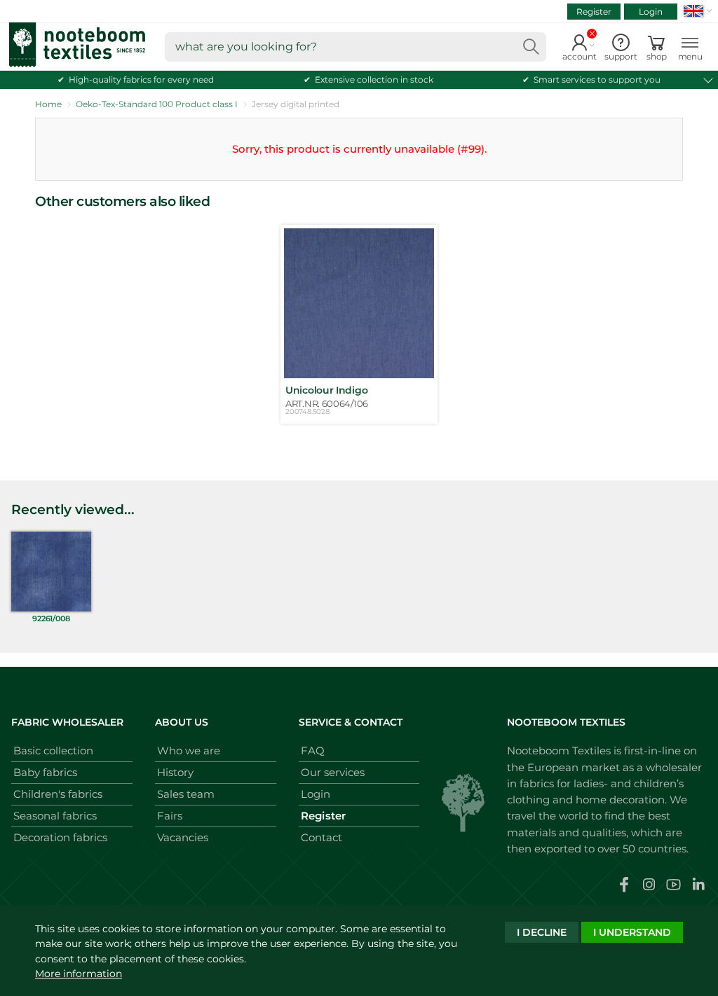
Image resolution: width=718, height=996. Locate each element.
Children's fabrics (57, 794)
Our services (333, 772)
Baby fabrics (45, 772)
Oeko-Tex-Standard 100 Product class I (157, 104)
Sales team (186, 794)
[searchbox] (355, 47)
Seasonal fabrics (55, 815)
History (175, 772)
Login (651, 11)
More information (78, 973)
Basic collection (53, 750)
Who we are (188, 750)
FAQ (313, 750)
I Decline (542, 932)
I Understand (632, 932)
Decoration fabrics (60, 837)
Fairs (169, 815)
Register (593, 11)
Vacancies (182, 837)
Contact (321, 837)
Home (48, 104)
